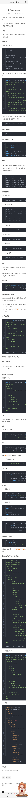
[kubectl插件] (25, 129)
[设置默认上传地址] (25, 536)
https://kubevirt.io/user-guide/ (10, 770)
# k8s (3, 777)
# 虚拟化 (8, 777)
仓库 (16, 34)
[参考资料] (25, 767)
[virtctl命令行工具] (25, 139)
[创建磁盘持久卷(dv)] (25, 294)
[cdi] (25, 263)
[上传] (25, 416)
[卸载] (25, 161)
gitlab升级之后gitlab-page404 (21, 784)
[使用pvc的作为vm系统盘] (25, 556)
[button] (2, 2)
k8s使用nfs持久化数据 (7, 784)
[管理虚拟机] (25, 192)
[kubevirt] (25, 42)
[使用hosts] (25, 426)
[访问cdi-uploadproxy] (25, 374)
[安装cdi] (25, 280)
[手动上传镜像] (25, 361)
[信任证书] (25, 485)
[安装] (25, 31)
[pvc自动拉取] (25, 316)
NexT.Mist (14, 796)
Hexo (9, 796)
